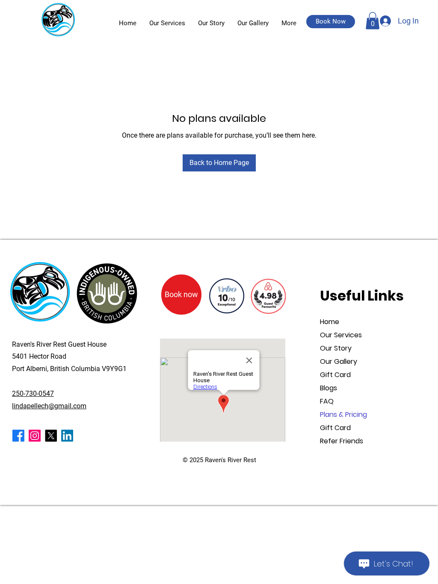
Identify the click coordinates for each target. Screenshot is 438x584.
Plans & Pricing (343, 414)
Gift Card (335, 375)
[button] (330, 21)
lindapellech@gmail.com (49, 406)
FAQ (327, 401)
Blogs (328, 388)
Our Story (336, 348)
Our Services (341, 335)
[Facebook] (18, 436)
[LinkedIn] (67, 436)
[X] (51, 436)
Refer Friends (341, 441)
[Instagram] (35, 436)
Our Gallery (338, 361)
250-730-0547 (33, 393)
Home (329, 322)
